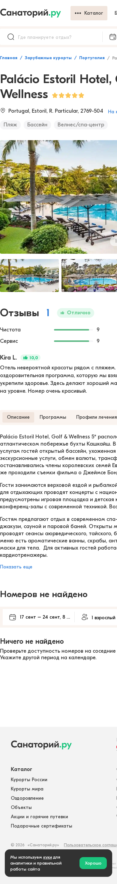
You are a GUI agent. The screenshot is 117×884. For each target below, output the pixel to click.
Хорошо (93, 863)
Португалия (92, 57)
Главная (8, 57)
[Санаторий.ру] (35, 13)
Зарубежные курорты (48, 57)
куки (47, 857)
